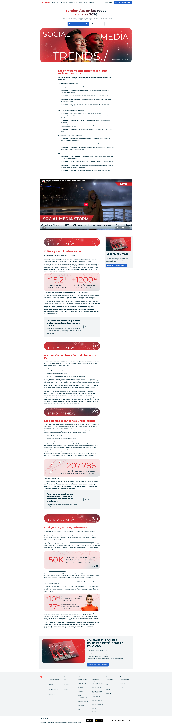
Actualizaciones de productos (124, 682)
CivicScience (84, 292)
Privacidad (57, 722)
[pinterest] (126, 720)
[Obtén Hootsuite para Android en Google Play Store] (99, 720)
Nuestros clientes (53, 689)
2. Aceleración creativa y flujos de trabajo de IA (71, 110)
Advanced (65, 687)
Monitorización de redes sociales (82, 704)
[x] (115, 720)
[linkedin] (123, 720)
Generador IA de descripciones (95, 680)
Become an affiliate (110, 696)
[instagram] (109, 720)
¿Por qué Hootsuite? (54, 679)
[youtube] (119, 720)
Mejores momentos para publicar (82, 690)
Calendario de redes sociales (82, 694)
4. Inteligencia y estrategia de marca (68, 153)
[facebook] (112, 720)
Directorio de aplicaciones (109, 692)
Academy (108, 682)
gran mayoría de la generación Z (71, 297)
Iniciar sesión (108, 2)
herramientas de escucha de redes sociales (82, 542)
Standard (65, 682)
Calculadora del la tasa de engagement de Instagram (97, 693)
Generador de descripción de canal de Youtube (97, 710)
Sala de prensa (52, 692)
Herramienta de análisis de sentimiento (97, 684)
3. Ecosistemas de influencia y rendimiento (70, 135)
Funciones (65, 692)
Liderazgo (51, 687)
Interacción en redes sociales (82, 698)
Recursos (78, 2)
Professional (66, 684)
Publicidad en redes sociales (82, 708)
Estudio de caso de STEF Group (57, 571)
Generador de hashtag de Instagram (97, 688)
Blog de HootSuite (53, 478)
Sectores (71, 2)
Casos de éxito (109, 679)
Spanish (44, 718)
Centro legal (43, 722)
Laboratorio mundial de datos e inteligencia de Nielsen (64, 292)
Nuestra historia (53, 682)
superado (46, 381)
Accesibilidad (77, 722)
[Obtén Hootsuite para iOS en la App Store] (89, 720)
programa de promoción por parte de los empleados (68, 455)
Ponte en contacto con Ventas (125, 686)
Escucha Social (81, 687)
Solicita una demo (97, 23)
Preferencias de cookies (67, 722)
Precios (85, 2)
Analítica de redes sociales (82, 684)
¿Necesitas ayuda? (124, 679)
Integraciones (63, 2)
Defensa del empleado (83, 701)
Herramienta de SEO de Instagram (96, 697)
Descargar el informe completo (123, 2)
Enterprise (91, 2)
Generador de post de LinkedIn (97, 701)
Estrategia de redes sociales (82, 680)
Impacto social (52, 694)
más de (46, 445)
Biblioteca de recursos (111, 687)
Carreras (51, 684)
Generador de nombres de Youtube (97, 705)
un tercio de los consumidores (87, 385)
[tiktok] (129, 720)
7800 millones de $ (94, 303)
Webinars (108, 689)
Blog (107, 684)
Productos (55, 2)
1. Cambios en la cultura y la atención (68, 83)
